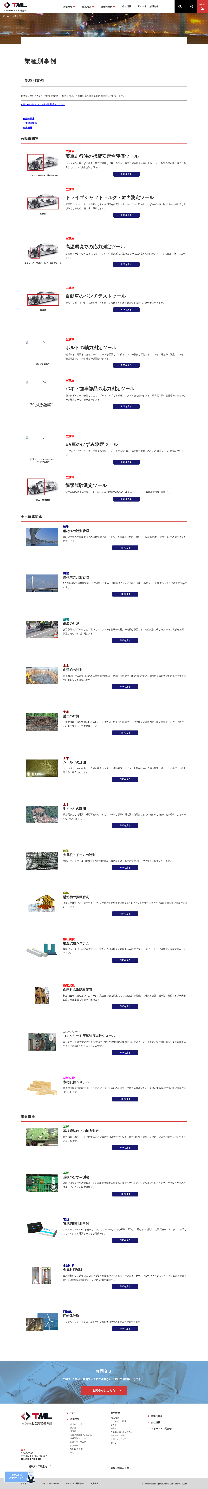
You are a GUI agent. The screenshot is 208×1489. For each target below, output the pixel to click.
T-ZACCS (115, 1418)
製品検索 (115, 1413)
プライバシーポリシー (49, 1483)
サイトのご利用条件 (75, 1483)
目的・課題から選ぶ (121, 1468)
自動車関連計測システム (81, 1435)
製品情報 (74, 1418)
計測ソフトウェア (78, 1442)
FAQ (72, 1452)
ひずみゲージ (76, 1424)
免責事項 (94, 1483)
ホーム (6, 16)
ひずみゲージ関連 (118, 1421)
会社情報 (126, 6)
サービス (114, 1443)
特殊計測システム (78, 1438)
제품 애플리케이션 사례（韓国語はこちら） (43, 104)
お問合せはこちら (104, 1390)
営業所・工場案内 (38, 1466)
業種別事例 (156, 1416)
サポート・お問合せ (148, 6)
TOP (72, 1413)
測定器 (73, 1431)
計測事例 (74, 1445)
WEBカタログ (76, 1449)
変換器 (73, 1428)
